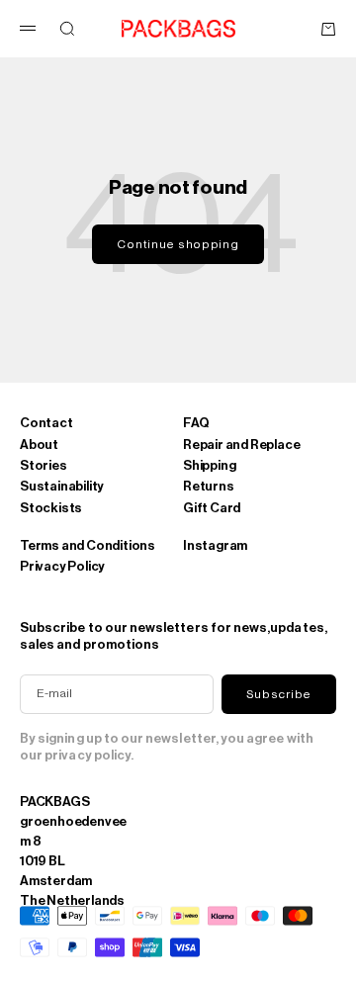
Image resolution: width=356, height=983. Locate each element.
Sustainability (62, 486)
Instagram (215, 545)
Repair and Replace (241, 444)
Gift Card (211, 507)
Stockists (51, 507)
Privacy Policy (62, 566)
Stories (43, 465)
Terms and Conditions (87, 545)
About (39, 444)
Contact (46, 422)
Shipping (209, 465)
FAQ (196, 422)
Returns (208, 486)
